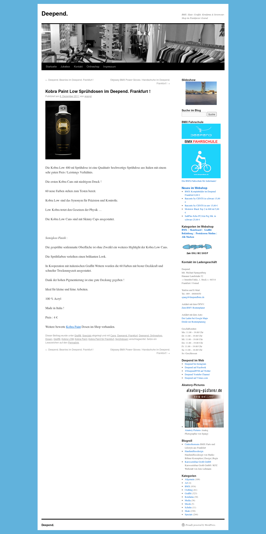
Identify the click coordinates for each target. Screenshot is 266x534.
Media (188, 500)
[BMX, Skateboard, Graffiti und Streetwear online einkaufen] (197, 254)
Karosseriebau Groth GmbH (198, 461)
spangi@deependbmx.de (193, 297)
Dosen (48, 339)
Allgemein (189, 479)
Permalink (73, 342)
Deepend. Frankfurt (127, 335)
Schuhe (188, 507)
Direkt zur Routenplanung (194, 321)
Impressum (109, 66)
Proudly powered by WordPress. (201, 524)
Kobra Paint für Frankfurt (101, 339)
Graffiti (77, 335)
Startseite (51, 66)
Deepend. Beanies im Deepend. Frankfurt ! (69, 79)
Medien (212, 233)
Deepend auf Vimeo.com (196, 377)
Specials (87, 335)
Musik (188, 503)
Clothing (189, 489)
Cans (113, 335)
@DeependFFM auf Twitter (198, 370)
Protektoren (202, 233)
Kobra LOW (68, 339)
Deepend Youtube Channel (197, 374)
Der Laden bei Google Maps (195, 318)
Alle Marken (188, 237)
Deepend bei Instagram (195, 363)
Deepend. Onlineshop (150, 335)
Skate (187, 510)
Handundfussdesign (194, 451)
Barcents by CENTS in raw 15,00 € (201, 205)
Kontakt (78, 66)
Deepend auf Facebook (195, 367)
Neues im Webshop (194, 188)
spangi (88, 96)
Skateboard (196, 230)
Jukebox (65, 66)
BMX (184, 230)
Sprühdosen (121, 339)
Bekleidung (187, 233)
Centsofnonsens (192, 444)
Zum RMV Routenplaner (193, 307)
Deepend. (54, 13)
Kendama (189, 496)
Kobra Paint (73, 327)
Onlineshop (93, 66)
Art (186, 482)
